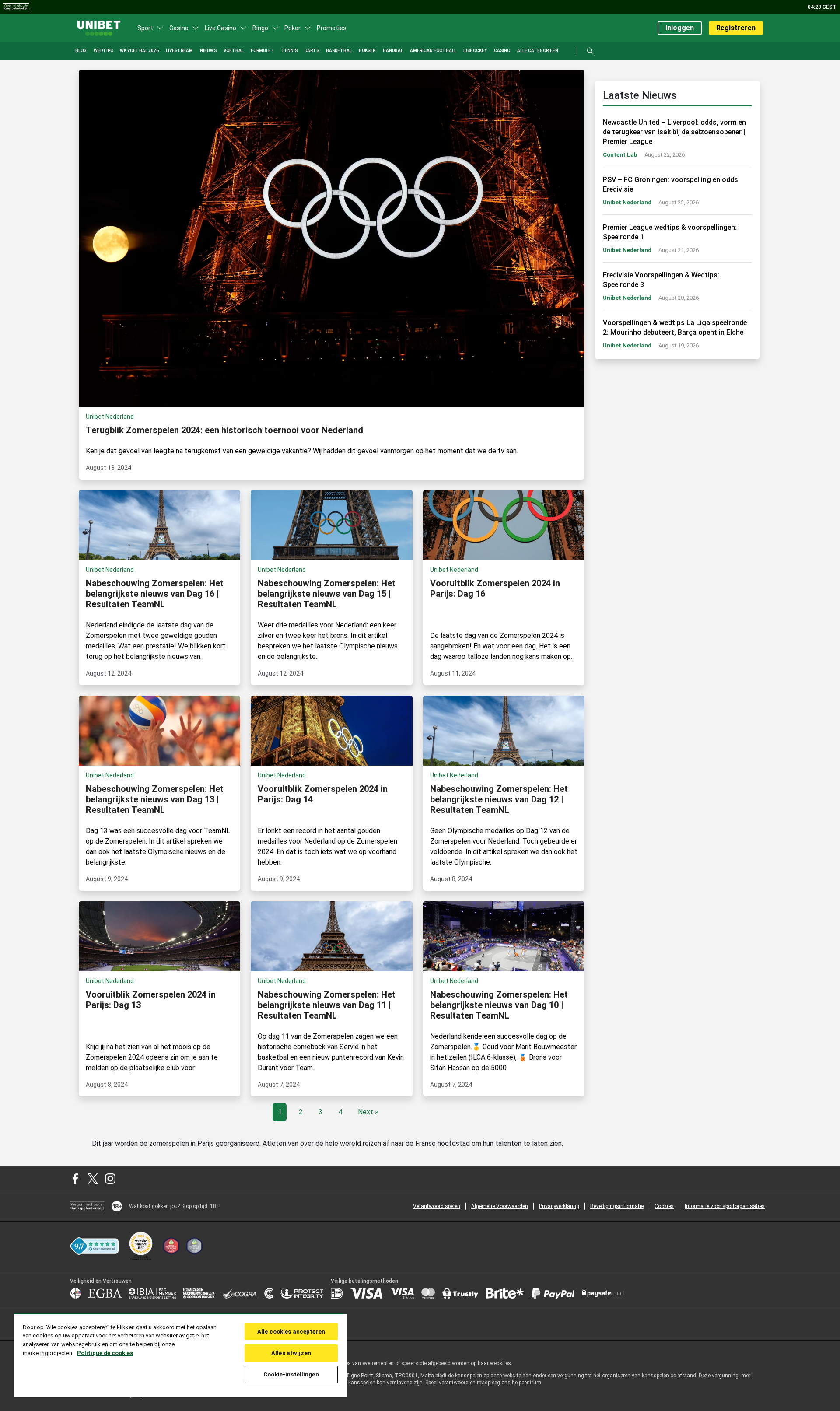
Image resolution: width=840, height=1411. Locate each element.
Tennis (289, 50)
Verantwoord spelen (436, 1206)
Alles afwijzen (291, 1353)
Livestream (179, 50)
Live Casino (220, 28)
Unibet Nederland (627, 202)
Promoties (331, 28)
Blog (81, 50)
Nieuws (208, 50)
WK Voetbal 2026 (139, 50)
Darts (311, 50)
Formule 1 (262, 50)
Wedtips (103, 50)
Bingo (260, 28)
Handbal (393, 50)
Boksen (367, 50)
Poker (292, 28)
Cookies (664, 1206)
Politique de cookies (105, 1353)
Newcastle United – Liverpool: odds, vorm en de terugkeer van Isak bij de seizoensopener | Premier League (674, 132)
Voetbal (234, 50)
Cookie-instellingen (290, 1374)
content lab (620, 154)
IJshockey (475, 50)
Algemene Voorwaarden (499, 1206)
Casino (179, 28)
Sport (145, 28)
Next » (368, 1112)
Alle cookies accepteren (291, 1331)
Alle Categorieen (537, 50)
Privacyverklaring (559, 1206)
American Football (433, 50)
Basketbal (339, 50)
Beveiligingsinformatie (617, 1206)
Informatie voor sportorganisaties (725, 1206)
